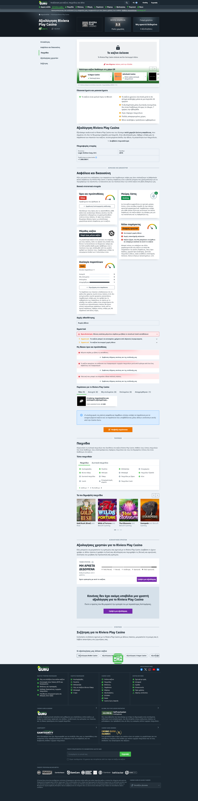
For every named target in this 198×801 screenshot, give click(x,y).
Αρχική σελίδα (46, 7)
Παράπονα (99, 7)
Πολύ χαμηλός (118, 29)
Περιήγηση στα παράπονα (98, 287)
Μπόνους (80, 7)
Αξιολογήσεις (120, 7)
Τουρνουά (132, 7)
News (141, 7)
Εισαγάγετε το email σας (75, 752)
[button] (43, 28)
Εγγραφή (125, 754)
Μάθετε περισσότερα (129, 10)
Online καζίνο (58, 7)
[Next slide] (155, 69)
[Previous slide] (151, 69)
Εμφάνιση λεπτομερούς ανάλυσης (98, 206)
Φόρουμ (110, 7)
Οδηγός (90, 7)
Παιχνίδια (70, 7)
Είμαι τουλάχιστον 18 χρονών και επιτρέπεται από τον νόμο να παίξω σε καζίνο (97, 759)
